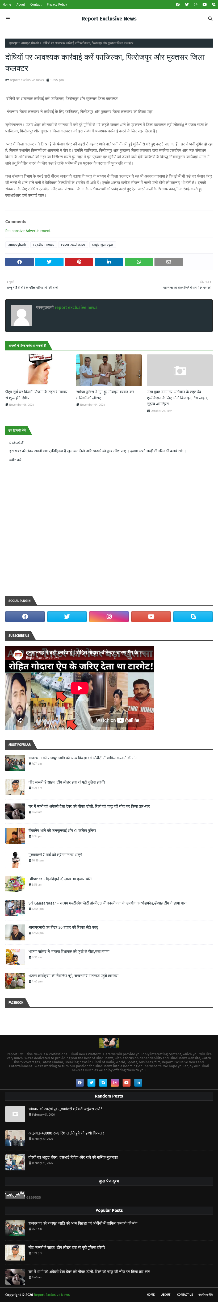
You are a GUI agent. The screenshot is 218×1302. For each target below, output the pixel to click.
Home (7, 4)
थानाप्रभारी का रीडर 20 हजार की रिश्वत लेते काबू (63, 927)
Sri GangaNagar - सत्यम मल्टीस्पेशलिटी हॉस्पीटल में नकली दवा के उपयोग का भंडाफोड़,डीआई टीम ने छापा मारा (107, 903)
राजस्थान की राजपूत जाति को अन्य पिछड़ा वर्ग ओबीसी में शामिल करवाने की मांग (82, 758)
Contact (35, 4)
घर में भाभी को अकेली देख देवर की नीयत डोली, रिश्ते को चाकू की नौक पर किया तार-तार (89, 806)
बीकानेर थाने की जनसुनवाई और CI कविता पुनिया (62, 830)
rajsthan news (43, 244)
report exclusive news (27, 80)
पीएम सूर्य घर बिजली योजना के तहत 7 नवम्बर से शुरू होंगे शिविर (36, 395)
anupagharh (30, 43)
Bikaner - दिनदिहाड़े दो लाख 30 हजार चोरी (59, 879)
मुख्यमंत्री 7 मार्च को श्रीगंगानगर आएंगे (55, 854)
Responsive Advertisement (28, 231)
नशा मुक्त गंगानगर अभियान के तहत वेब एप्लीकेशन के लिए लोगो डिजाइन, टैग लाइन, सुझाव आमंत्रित (177, 398)
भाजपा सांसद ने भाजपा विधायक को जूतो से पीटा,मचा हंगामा (68, 951)
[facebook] (178, 4)
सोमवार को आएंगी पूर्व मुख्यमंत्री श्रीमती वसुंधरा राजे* (65, 1109)
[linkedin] (138, 1083)
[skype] (213, 4)
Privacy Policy (57, 4)
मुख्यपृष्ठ (13, 43)
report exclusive (73, 244)
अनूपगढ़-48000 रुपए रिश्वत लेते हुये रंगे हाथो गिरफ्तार (66, 1133)
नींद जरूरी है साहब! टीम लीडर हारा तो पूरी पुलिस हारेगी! (66, 782)
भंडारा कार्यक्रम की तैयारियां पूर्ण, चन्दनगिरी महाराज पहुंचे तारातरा (73, 975)
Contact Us (185, 1294)
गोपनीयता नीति (205, 1294)
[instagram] (196, 4)
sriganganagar (102, 244)
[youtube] (204, 4)
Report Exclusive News (109, 18)
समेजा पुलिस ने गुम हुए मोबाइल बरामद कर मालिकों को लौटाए (105, 395)
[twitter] (187, 4)
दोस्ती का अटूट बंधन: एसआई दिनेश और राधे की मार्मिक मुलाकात (73, 1157)
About (20, 4)
